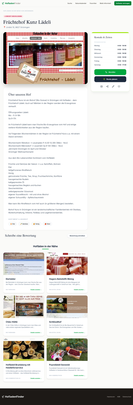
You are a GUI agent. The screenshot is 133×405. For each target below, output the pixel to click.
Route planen (112, 79)
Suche (70, 3)
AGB (118, 397)
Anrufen (112, 72)
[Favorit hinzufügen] (119, 86)
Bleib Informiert (105, 3)
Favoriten (93, 3)
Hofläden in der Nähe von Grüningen (18, 11)
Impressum (111, 397)
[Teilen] (107, 86)
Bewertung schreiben (77, 236)
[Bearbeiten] (113, 86)
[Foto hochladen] (101, 86)
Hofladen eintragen (123, 3)
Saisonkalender (80, 3)
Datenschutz (127, 397)
